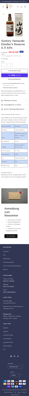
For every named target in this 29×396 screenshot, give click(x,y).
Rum (4, 349)
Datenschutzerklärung (8, 262)
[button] (3, 6)
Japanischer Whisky (8, 342)
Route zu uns (6, 310)
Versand (8, 55)
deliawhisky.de (8, 389)
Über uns (5, 269)
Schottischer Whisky (8, 335)
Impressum (6, 251)
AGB (4, 255)
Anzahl (2, 61)
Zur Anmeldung (11, 236)
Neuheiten (5, 328)
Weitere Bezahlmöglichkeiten (14, 79)
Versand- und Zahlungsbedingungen (12, 265)
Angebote (5, 331)
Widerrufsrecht (6, 258)
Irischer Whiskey (7, 338)
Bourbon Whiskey (7, 346)
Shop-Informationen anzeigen (10, 87)
